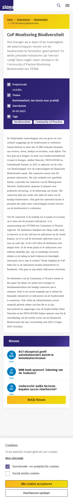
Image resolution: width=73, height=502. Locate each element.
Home (10, 19)
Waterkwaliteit (40, 19)
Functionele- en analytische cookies (35, 466)
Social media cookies (26, 473)
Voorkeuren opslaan (36, 493)
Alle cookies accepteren (36, 484)
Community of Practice (48, 121)
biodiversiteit (22, 121)
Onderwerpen (23, 19)
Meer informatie (14, 458)
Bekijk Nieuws (36, 399)
